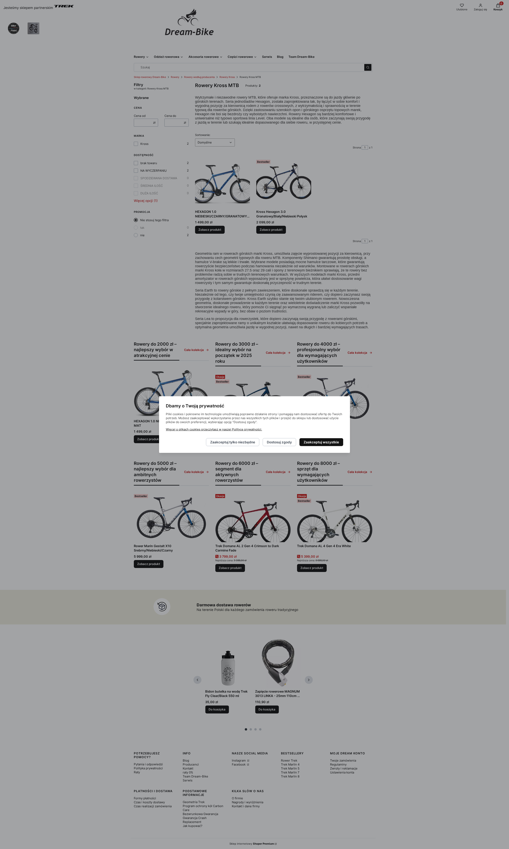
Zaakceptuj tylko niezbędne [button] (232, 442)
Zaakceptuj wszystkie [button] (321, 442)
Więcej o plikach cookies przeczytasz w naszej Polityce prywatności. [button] (214, 429)
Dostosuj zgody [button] (279, 442)
